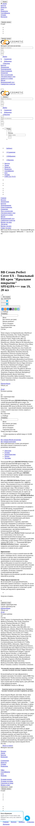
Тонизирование (6, 205)
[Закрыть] (2, 125)
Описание (7, 451)
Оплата (6, 456)
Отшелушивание (6, 207)
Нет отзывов (6, 297)
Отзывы (7, 452)
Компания (4, 757)
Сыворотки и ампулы (8, 220)
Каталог (3, 751)
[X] (10, 309)
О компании (5, 760)
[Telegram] (18, 309)
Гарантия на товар (7, 783)
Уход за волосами (7, 211)
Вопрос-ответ (5, 785)
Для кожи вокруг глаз (8, 213)
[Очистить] (2, 50)
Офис (2, 770)
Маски (3, 217)
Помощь (4, 775)
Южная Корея (5, 383)
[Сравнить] (5, 304)
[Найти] (2, 52)
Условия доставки (7, 781)
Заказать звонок (6, 22)
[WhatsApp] (16, 309)
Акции (3, 753)
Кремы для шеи (6, 226)
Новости (4, 762)
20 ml (2, 389)
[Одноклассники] (5, 309)
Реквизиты (4, 766)
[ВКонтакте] (2, 309)
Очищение (4, 209)
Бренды (3, 203)
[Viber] (13, 309)
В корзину (4, 313)
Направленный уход (7, 218)
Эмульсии (4, 224)
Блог (2, 774)
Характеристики (10, 454)
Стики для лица (6, 228)
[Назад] (9, 131)
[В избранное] (5, 301)
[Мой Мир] (8, 309)
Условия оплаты (6, 779)
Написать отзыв (5, 602)
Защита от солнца (7, 215)
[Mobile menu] (2, 116)
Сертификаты (5, 772)
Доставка (7, 458)
